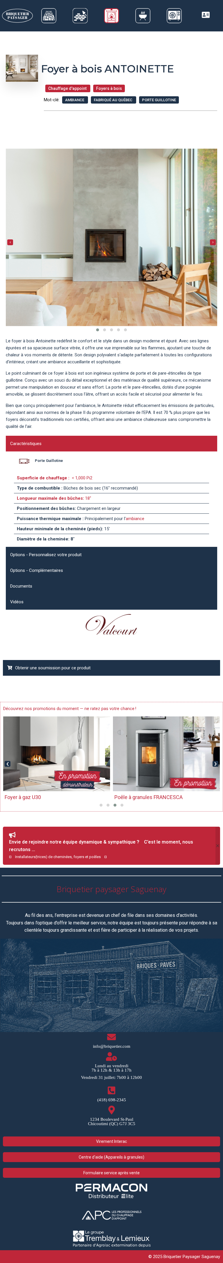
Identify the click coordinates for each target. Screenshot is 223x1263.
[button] (97, 330)
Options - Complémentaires (36, 570)
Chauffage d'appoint (67, 88)
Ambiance (75, 100)
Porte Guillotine (159, 100)
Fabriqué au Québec (113, 100)
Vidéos (17, 601)
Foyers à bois (109, 88)
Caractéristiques (26, 443)
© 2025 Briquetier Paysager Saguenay (184, 1256)
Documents (21, 586)
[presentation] (10, 242)
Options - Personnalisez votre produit (46, 554)
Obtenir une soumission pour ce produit (53, 667)
